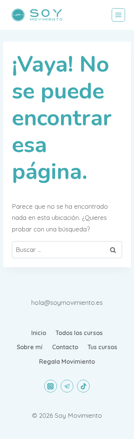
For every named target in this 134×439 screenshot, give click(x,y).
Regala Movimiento (67, 361)
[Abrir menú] (118, 15)
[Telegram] (67, 386)
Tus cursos (102, 347)
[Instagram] (50, 386)
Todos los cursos (79, 333)
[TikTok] (83, 386)
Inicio (38, 333)
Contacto (65, 347)
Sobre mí (29, 347)
